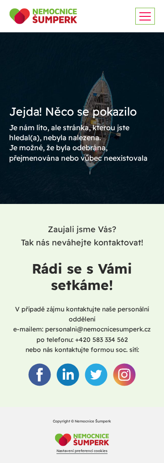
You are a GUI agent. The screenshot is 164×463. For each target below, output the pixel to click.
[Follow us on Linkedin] (67, 374)
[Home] (82, 440)
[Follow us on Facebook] (39, 374)
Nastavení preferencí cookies (82, 450)
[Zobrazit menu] (145, 16)
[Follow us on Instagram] (124, 374)
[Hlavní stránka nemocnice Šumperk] (43, 16)
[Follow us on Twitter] (96, 374)
